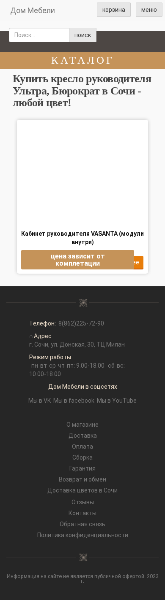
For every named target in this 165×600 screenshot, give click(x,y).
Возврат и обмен (82, 479)
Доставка (83, 435)
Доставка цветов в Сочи (82, 490)
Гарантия (82, 468)
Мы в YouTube (117, 400)
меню (149, 9)
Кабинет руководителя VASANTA (82, 237)
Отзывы (83, 502)
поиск (82, 35)
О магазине (82, 424)
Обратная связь (82, 524)
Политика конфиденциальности (82, 535)
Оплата (82, 446)
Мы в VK (39, 400)
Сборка (82, 457)
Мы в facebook (73, 400)
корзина (113, 9)
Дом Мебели (32, 10)
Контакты (82, 513)
